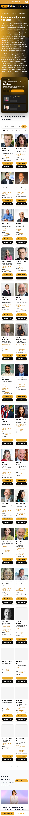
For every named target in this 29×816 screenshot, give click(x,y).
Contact (4, 6)
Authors (17, 628)
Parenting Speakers (6, 590)
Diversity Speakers (19, 348)
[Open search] (23, 6)
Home (2, 13)
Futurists (4, 230)
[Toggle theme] (26, 2)
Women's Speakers (20, 427)
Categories (7, 13)
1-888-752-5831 (15, 1)
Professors (4, 190)
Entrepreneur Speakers (20, 344)
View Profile (7, 163)
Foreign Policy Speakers (21, 749)
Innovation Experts (19, 590)
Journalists (18, 192)
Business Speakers (20, 190)
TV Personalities (19, 153)
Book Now (6, 166)
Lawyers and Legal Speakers (5, 431)
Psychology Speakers (20, 511)
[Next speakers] (8, 91)
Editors (23, 192)
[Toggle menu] (26, 6)
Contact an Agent (16, 91)
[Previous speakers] (4, 91)
